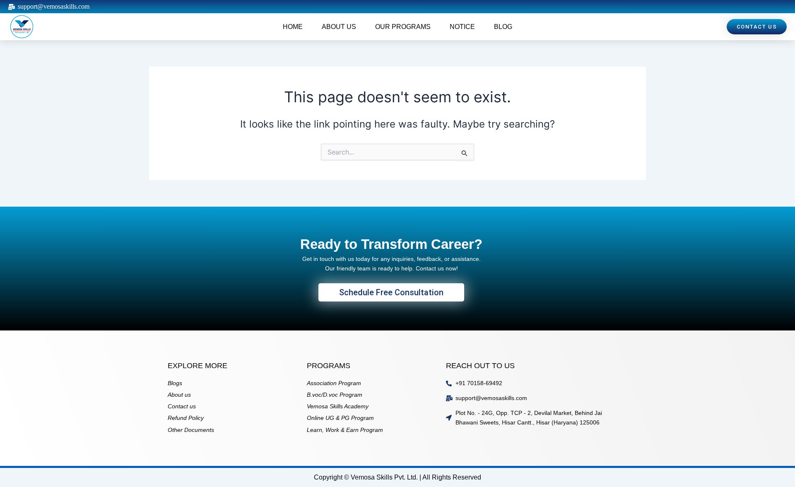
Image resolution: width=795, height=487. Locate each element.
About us (339, 26)
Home (293, 26)
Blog (503, 26)
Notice (462, 26)
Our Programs (403, 26)
